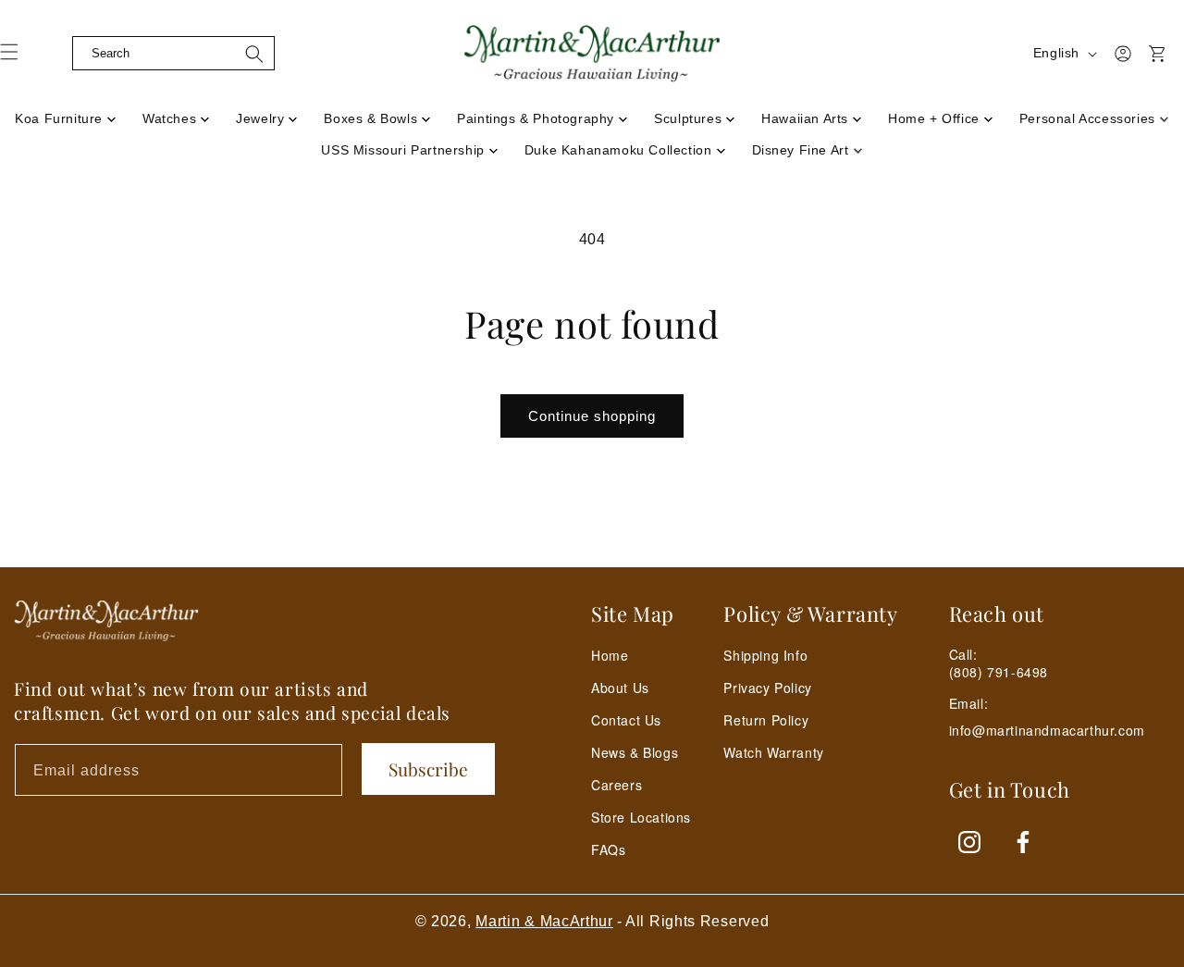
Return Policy (765, 720)
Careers (616, 784)
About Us (620, 687)
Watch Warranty (773, 752)
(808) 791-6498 (998, 672)
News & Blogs (634, 752)
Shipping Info (765, 655)
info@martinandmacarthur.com (1047, 730)
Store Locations (641, 817)
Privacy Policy (767, 687)
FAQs (608, 849)
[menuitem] (66, 113)
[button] (57, 53)
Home (609, 655)
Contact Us (626, 720)
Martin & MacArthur (544, 921)
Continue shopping (592, 416)
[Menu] (20, 58)
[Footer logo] (106, 621)
